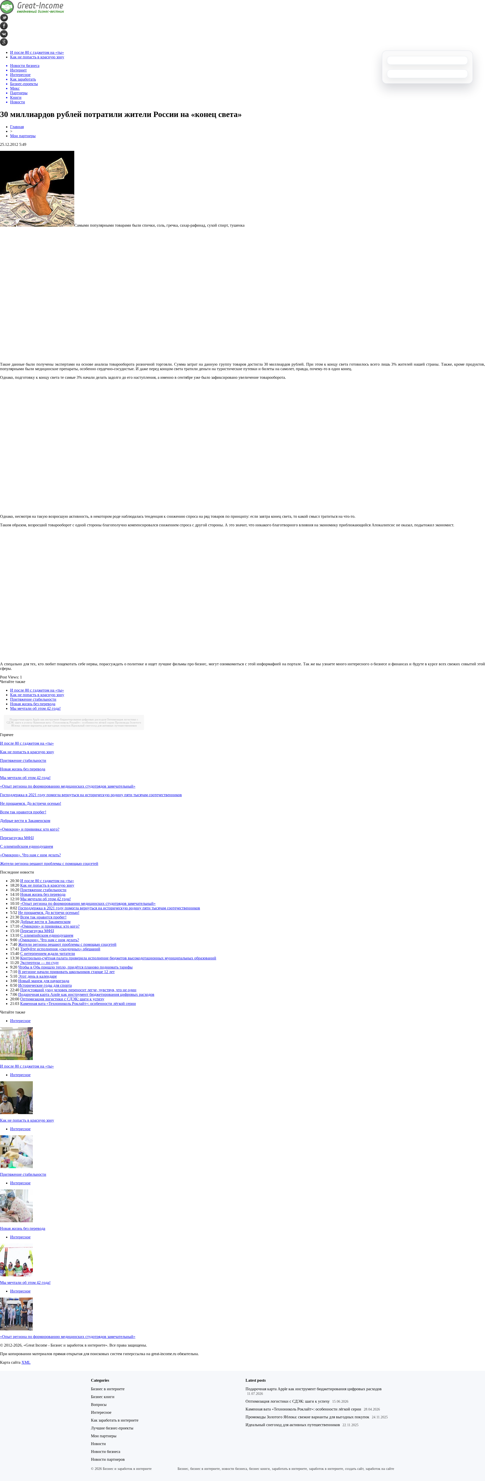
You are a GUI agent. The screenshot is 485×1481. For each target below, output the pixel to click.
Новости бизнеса (105, 1451)
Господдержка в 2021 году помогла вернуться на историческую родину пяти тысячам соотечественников (91, 795)
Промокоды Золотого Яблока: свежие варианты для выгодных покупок (307, 1417)
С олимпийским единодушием (26, 846)
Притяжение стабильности (33, 699)
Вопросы (99, 1404)
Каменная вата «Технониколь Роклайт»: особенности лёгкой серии (73, 722)
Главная (17, 127)
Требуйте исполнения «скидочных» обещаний (60, 949)
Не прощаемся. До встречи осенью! (30, 803)
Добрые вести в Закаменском (25, 820)
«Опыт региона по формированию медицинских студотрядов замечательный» (67, 786)
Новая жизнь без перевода (32, 704)
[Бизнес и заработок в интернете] (32, 12)
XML (26, 1362)
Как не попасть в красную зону (37, 57)
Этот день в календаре (37, 976)
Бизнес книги (102, 1397)
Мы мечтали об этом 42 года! (35, 708)
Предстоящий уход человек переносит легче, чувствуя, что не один (78, 990)
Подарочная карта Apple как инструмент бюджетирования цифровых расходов (58, 719)
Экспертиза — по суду (39, 962)
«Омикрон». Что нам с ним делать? (30, 855)
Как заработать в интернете (114, 1420)
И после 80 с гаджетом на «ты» (37, 52)
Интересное (20, 1021)
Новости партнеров (108, 1459)
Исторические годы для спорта (45, 985)
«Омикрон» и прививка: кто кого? (29, 829)
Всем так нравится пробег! (23, 812)
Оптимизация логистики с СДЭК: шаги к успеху (62, 999)
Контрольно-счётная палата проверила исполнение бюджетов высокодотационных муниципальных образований (118, 958)
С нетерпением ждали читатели (47, 953)
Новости (98, 1444)
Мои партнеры (23, 136)
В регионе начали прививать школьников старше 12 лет (66, 972)
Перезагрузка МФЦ (17, 838)
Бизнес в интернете (108, 1389)
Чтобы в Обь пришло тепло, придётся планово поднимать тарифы (75, 967)
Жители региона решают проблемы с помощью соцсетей (49, 863)
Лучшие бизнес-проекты (112, 1428)
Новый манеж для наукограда (43, 981)
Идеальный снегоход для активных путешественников (104, 725)
